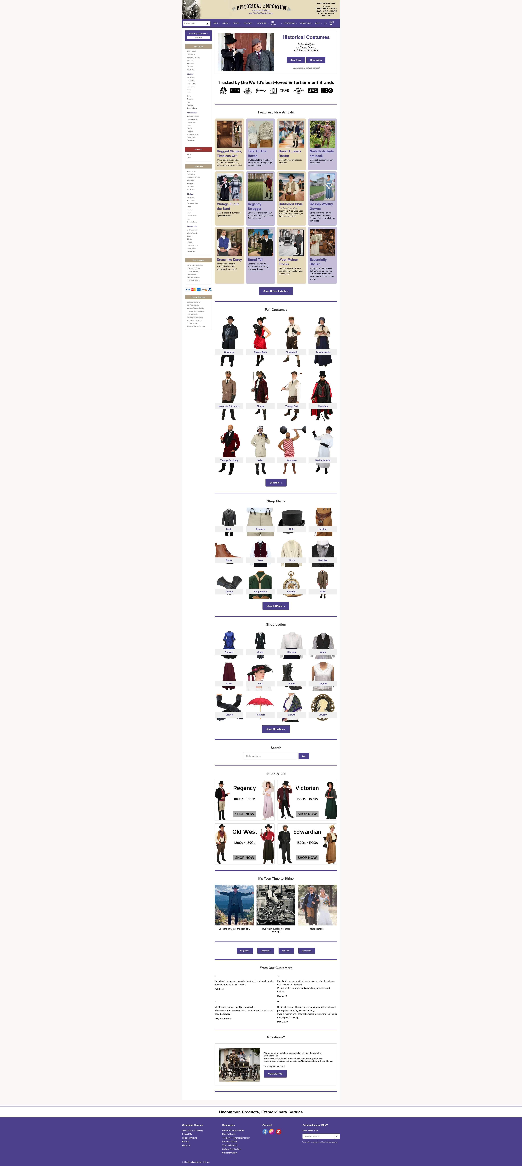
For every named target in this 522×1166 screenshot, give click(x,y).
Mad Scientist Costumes (195, 317)
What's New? (191, 51)
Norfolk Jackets (192, 323)
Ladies (225, 23)
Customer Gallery (229, 1152)
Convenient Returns (193, 280)
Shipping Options (189, 1137)
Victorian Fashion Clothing (195, 308)
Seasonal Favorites (193, 57)
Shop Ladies (316, 60)
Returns (185, 1141)
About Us (186, 1145)
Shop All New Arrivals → (276, 291)
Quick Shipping (192, 274)
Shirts (189, 96)
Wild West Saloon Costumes (196, 326)
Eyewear (190, 131)
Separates (190, 87)
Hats (188, 102)
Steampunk (305, 23)
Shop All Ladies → (275, 729)
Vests (189, 93)
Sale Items (190, 69)
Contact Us (187, 1134)
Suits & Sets (191, 83)
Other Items (191, 140)
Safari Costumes (192, 314)
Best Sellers (307, 951)
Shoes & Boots (192, 108)
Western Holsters (193, 116)
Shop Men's (295, 60)
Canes (189, 125)
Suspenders (191, 122)
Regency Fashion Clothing (195, 311)
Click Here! (198, 38)
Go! (304, 756)
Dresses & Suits (192, 203)
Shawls (189, 242)
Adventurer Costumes (194, 320)
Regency (248, 23)
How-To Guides (228, 1134)
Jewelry (189, 236)
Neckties (190, 105)
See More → (276, 482)
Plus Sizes (190, 180)
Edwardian (290, 23)
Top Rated (190, 63)
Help (317, 23)
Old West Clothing (193, 305)
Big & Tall (190, 60)
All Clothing (190, 77)
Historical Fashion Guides (233, 1130)
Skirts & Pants (191, 216)
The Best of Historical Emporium (236, 1137)
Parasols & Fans (192, 245)
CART (331, 22)
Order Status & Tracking (192, 1130)
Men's (189, 154)
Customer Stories (229, 1141)
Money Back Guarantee (195, 265)
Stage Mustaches (193, 134)
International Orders (193, 277)
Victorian (261, 23)
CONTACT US (275, 1073)
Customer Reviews (193, 268)
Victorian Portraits (229, 1145)
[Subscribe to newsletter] (337, 1136)
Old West (273, 23)
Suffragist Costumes (194, 302)
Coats (189, 90)
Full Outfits (190, 81)
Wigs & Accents (192, 233)
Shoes (236, 23)
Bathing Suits (191, 137)
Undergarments (192, 230)
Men (216, 23)
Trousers (190, 99)
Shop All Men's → (276, 605)
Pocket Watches (192, 119)
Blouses (189, 210)
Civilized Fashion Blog (231, 1149)
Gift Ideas (190, 66)
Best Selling (191, 54)
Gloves (189, 128)
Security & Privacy (193, 271)
